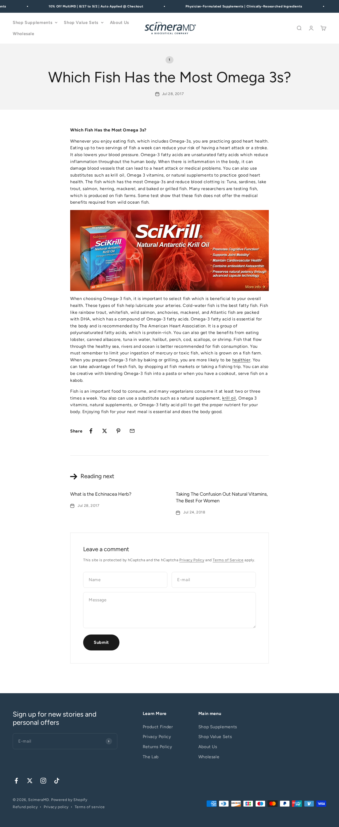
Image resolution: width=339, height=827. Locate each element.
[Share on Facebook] (91, 431)
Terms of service (90, 807)
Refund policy (25, 807)
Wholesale (23, 33)
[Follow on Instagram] (43, 780)
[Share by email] (132, 431)
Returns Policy (157, 746)
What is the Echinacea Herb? (100, 494)
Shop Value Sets (81, 22)
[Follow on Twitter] (29, 780)
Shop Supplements (32, 22)
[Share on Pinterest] (118, 431)
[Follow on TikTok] (56, 780)
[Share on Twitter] (104, 431)
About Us (119, 22)
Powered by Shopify (69, 800)
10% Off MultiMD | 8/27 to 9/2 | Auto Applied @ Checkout (91, 6)
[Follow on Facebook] (16, 780)
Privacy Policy (191, 560)
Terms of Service (228, 560)
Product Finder (158, 726)
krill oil (229, 398)
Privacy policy (56, 807)
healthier (241, 359)
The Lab (151, 756)
